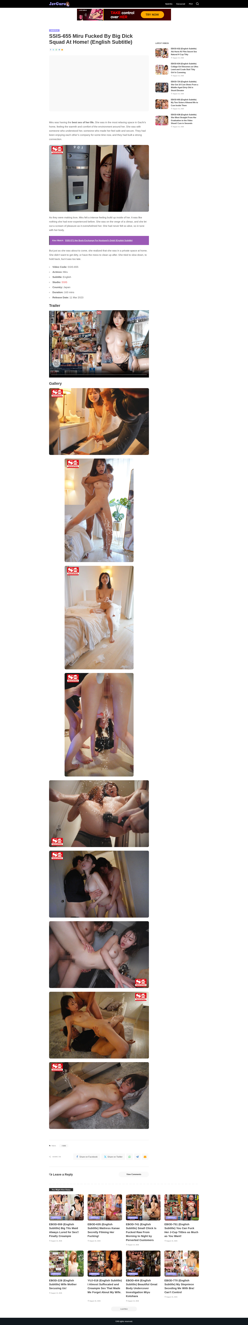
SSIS (64, 282)
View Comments (133, 1174)
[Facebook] (50, 49)
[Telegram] (59, 49)
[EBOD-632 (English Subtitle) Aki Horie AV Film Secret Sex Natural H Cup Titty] (161, 53)
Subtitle (54, 30)
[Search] (197, 4)
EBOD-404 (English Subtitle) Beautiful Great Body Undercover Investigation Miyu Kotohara (141, 1288)
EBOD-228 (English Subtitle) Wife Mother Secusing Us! (63, 1284)
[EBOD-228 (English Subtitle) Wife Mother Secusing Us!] (66, 1264)
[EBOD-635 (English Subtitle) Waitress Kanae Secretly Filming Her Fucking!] (105, 1207)
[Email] (62, 49)
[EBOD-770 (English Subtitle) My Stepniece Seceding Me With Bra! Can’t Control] (181, 1264)
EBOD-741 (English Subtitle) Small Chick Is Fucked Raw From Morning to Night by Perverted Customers (141, 1232)
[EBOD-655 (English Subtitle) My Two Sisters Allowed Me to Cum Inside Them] (161, 104)
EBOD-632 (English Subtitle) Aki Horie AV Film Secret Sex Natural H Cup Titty (184, 51)
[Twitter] (53, 49)
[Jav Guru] (59, 4)
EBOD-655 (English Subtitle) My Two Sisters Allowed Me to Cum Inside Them (184, 102)
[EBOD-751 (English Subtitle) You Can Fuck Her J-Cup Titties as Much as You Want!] (181, 1207)
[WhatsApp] (56, 49)
